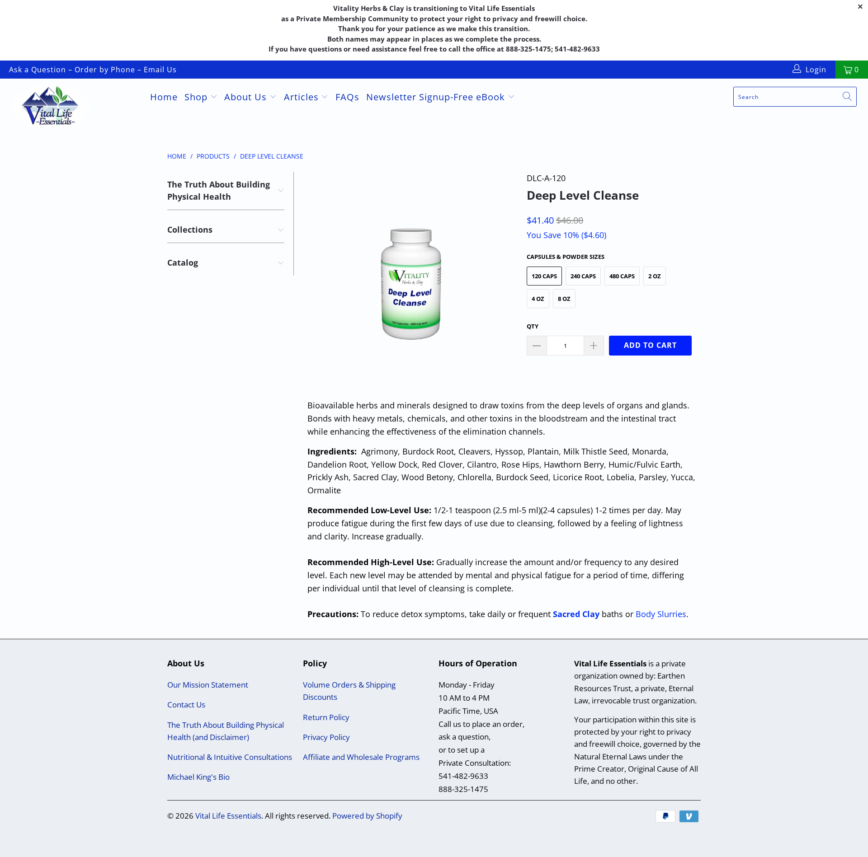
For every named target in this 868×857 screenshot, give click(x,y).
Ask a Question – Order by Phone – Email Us (93, 70)
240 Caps (583, 276)
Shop (197, 97)
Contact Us (186, 704)
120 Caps (544, 276)
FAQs (347, 97)
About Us (246, 97)
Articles (302, 97)
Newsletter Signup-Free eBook (437, 97)
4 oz (538, 299)
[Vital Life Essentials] (74, 107)
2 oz (654, 276)
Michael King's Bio (198, 777)
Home (164, 97)
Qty (532, 326)
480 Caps (622, 276)
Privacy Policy (326, 737)
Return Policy (326, 717)
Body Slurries (661, 614)
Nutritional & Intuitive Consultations (229, 757)
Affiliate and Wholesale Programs (361, 757)
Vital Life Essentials (228, 815)
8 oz (564, 299)
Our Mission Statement (207, 684)
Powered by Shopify (367, 815)
